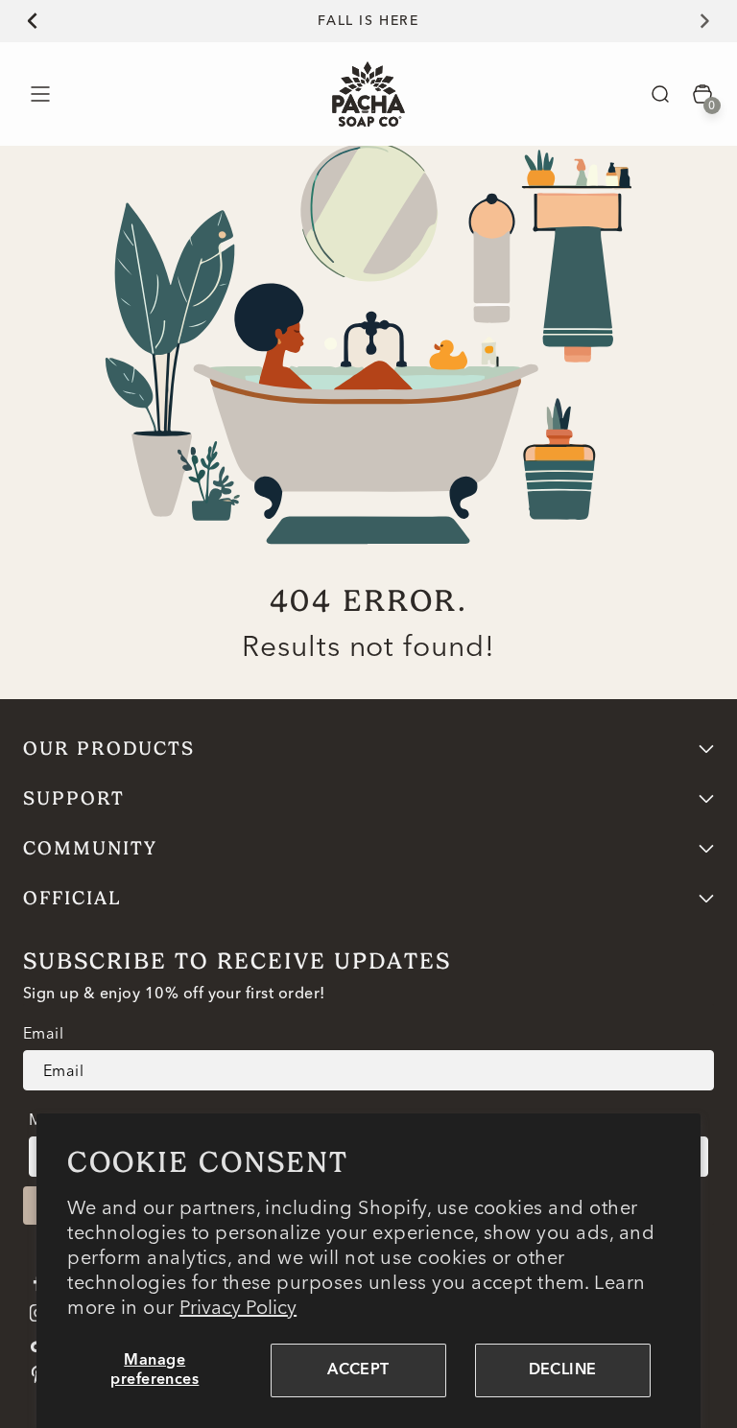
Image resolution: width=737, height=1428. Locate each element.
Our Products (109, 748)
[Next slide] (716, 21)
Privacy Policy (238, 1307)
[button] (660, 93)
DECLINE (563, 1370)
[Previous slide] (21, 21)
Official (72, 898)
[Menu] (40, 93)
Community (90, 848)
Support (74, 798)
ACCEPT (358, 1370)
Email (43, 1032)
